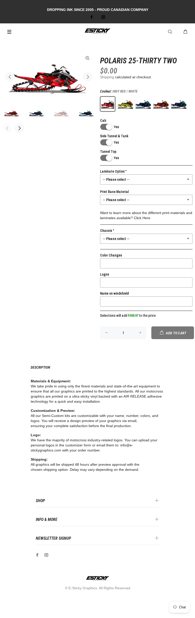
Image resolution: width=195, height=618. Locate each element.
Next (87, 77)
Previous (10, 77)
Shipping (107, 77)
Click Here (142, 218)
